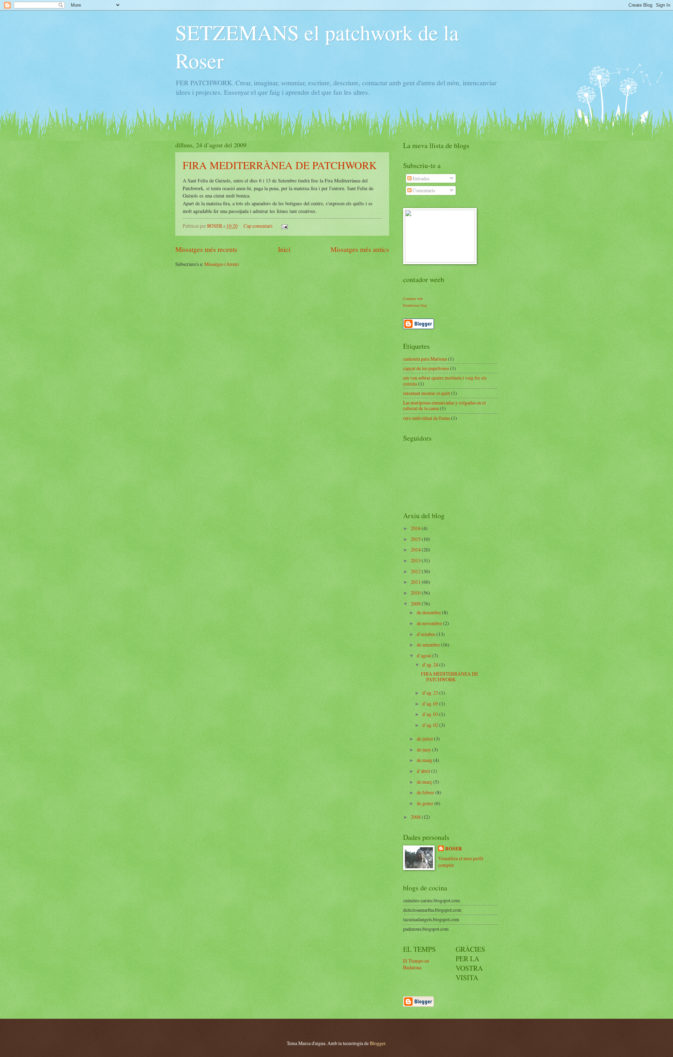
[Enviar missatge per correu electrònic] (284, 225)
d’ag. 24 (430, 664)
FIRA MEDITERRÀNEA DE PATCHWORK (280, 165)
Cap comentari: (259, 225)
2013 (416, 560)
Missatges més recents (206, 249)
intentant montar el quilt (426, 393)
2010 (416, 592)
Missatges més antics (360, 249)
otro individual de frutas (426, 418)
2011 (416, 581)
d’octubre (426, 634)
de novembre (430, 623)
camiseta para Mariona (425, 358)
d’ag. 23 (430, 692)
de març (425, 781)
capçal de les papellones (426, 368)
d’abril (424, 771)
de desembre (429, 612)
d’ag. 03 (430, 714)
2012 (416, 571)
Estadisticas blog (415, 305)
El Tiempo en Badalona (416, 964)
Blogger (377, 1043)
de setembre (429, 644)
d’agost (424, 655)
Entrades (420, 178)
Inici (284, 249)
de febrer (426, 792)
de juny (424, 749)
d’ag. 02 (430, 725)
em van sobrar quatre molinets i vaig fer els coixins (445, 380)
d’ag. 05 (430, 703)
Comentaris (423, 190)
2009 (416, 603)
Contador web (413, 298)
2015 (416, 539)
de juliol (425, 738)
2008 (416, 817)
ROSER (453, 848)
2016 (416, 528)
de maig (425, 760)
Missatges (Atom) (221, 264)
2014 (416, 549)
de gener (425, 803)
